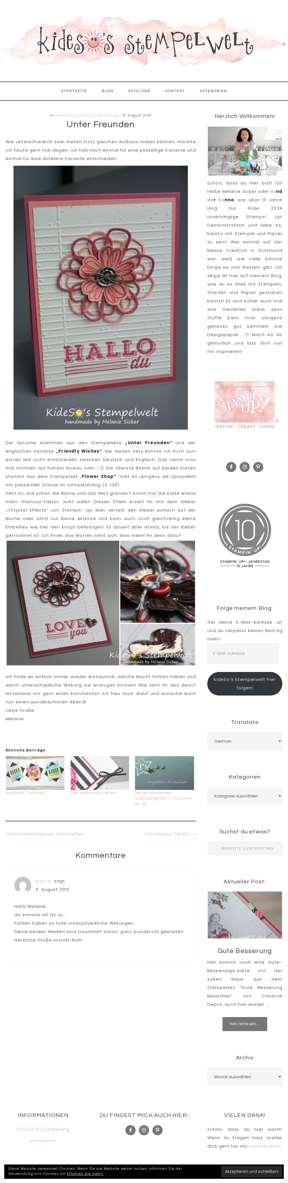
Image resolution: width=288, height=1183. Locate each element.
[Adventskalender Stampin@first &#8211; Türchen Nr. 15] (164, 773)
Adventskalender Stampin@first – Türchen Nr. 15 (163, 798)
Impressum (43, 1140)
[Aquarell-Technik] (35, 773)
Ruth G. (44, 881)
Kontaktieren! (266, 1146)
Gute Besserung (245, 950)
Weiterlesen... (245, 1024)
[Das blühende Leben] (99, 773)
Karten (85, 115)
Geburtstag (66, 115)
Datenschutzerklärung (43, 1129)
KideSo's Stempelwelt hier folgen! (245, 683)
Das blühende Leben (93, 792)
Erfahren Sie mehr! (85, 1173)
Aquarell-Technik (25, 792)
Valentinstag (107, 115)
